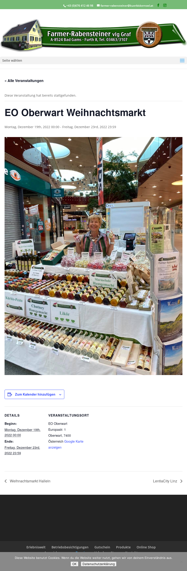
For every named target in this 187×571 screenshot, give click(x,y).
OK (74, 564)
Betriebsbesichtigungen (70, 547)
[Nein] (181, 561)
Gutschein (102, 547)
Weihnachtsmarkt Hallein (29, 481)
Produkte (123, 547)
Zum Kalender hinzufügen (35, 394)
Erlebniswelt (36, 547)
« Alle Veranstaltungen (24, 80)
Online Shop (146, 547)
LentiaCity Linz (165, 481)
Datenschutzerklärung (99, 564)
